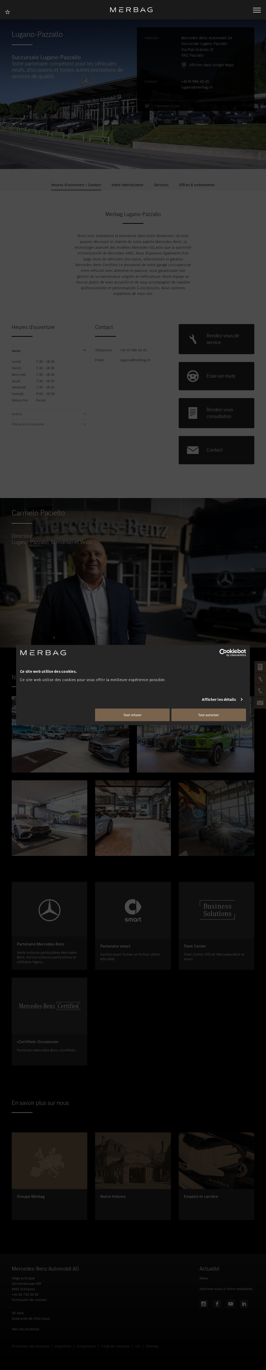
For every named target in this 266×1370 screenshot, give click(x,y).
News (204, 1278)
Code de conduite (115, 1346)
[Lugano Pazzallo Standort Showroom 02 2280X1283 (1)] (195, 734)
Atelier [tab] (17, 414)
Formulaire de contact (29, 1299)
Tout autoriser (208, 715)
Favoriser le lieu (167, 105)
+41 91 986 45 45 (195, 81)
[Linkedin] (244, 1304)
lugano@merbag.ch (196, 87)
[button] (49, 351)
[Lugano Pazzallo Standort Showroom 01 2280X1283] (70, 734)
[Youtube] (231, 1304)
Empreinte (63, 1346)
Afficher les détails (219, 699)
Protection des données (30, 1346)
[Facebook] (217, 1304)
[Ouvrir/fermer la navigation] (257, 9)
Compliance (86, 1346)
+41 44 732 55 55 (25, 1294)
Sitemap (152, 1346)
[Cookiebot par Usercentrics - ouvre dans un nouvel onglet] (223, 653)
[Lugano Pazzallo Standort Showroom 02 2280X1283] (133, 818)
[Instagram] (204, 1304)
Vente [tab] (16, 351)
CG (137, 1346)
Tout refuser (132, 715)
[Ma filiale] (9, 11)
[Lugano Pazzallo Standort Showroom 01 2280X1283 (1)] (49, 818)
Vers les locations (25, 1329)
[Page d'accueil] (133, 9)
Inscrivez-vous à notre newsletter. (226, 1288)
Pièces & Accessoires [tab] (28, 424)
